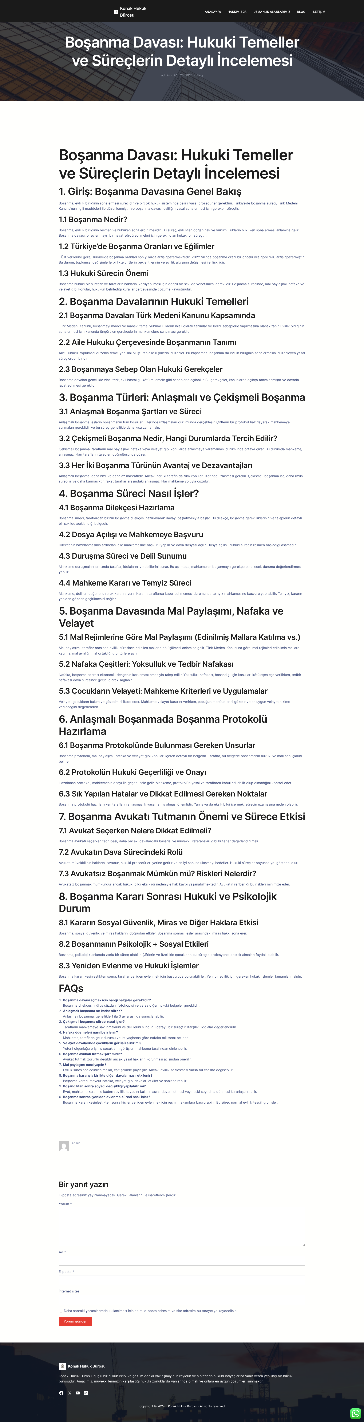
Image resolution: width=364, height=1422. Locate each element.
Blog (200, 75)
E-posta (66, 1272)
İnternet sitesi (69, 1291)
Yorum (65, 1204)
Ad (62, 1252)
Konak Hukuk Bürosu (87, 1366)
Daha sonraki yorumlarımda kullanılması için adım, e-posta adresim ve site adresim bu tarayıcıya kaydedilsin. (150, 1311)
